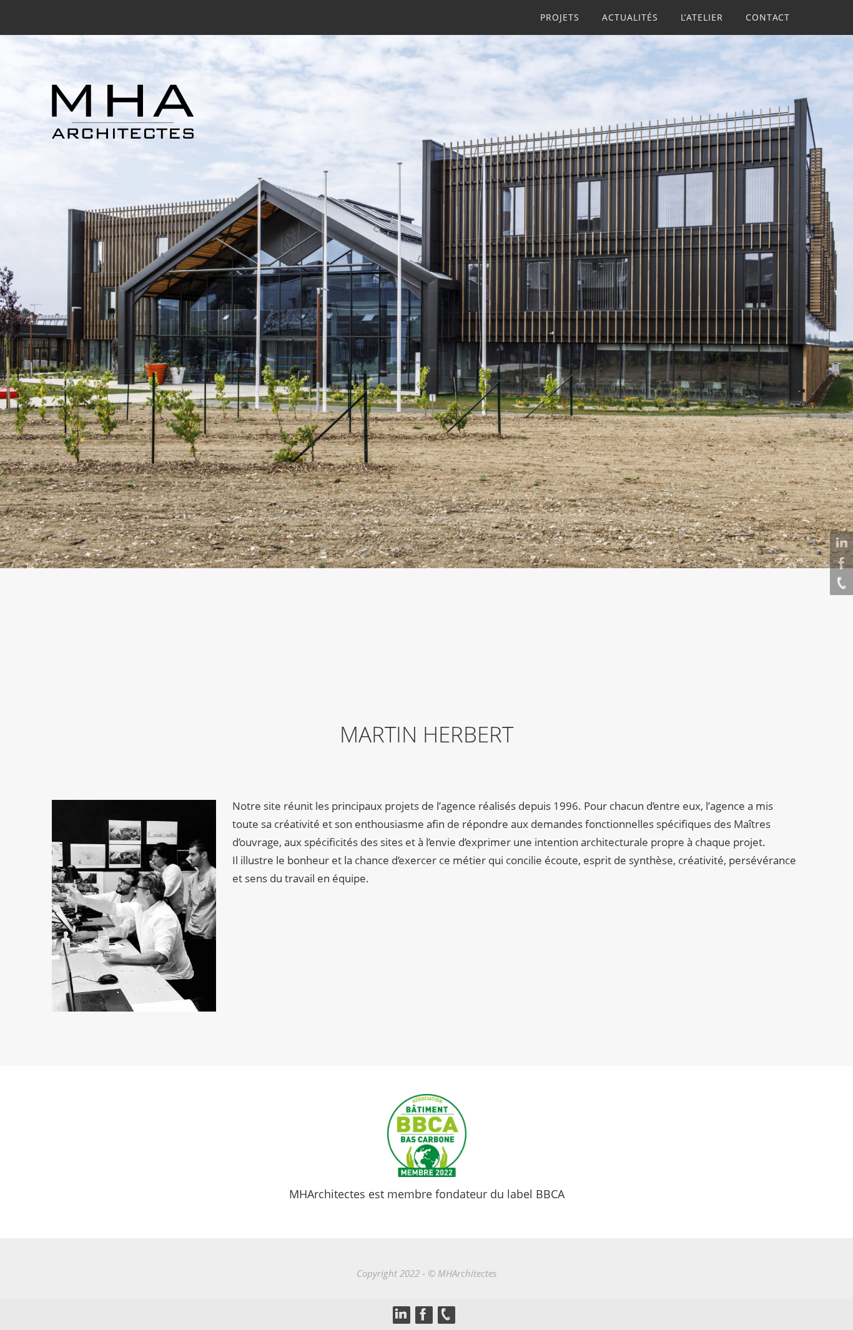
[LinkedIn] (840, 543)
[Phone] (840, 583)
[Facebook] (840, 563)
